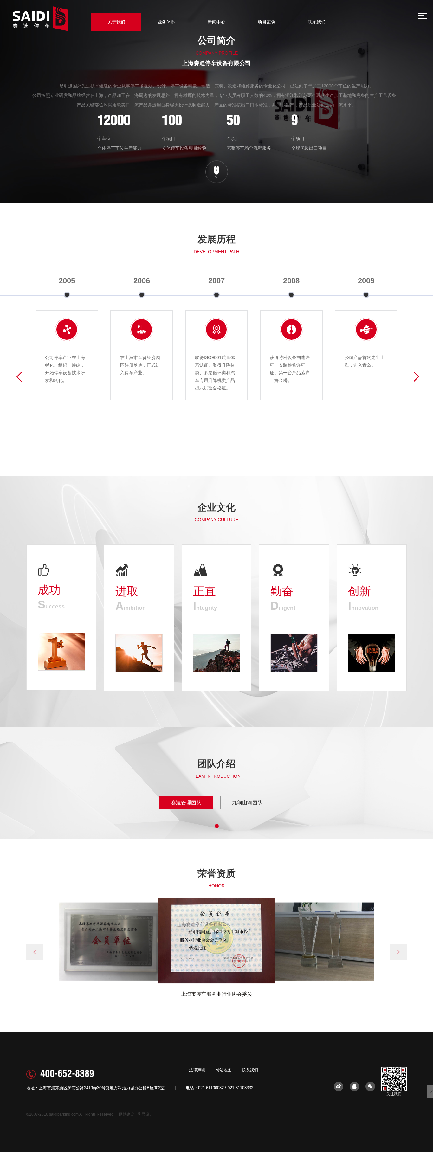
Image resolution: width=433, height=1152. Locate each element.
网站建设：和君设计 (136, 1114)
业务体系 (166, 21)
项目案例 (266, 21)
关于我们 (116, 21)
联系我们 (317, 21)
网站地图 (223, 1069)
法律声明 (197, 1069)
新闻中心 (216, 21)
